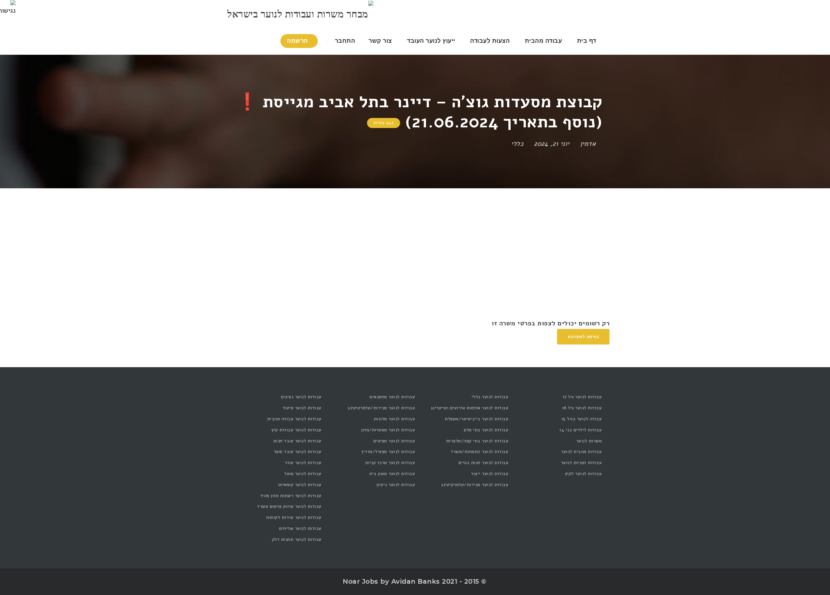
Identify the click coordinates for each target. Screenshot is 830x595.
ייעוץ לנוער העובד (431, 41)
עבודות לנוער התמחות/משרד (479, 452)
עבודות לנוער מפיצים (394, 441)
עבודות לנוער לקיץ (583, 474)
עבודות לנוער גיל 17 (582, 397)
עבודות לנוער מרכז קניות (390, 463)
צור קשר (380, 41)
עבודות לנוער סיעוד (302, 408)
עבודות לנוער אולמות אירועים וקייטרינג (469, 408)
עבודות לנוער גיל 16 (582, 408)
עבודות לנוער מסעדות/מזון (388, 430)
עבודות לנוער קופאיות (300, 485)
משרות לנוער (589, 441)
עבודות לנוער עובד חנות (297, 441)
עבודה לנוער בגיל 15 (581, 419)
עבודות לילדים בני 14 (580, 430)
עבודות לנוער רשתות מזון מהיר (291, 496)
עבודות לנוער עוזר (303, 463)
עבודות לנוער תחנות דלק (297, 539)
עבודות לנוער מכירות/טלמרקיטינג (474, 485)
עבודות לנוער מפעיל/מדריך (388, 452)
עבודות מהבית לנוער (581, 452)
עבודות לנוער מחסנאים (392, 397)
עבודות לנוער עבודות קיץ (296, 430)
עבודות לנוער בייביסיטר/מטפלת (476, 419)
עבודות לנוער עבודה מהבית (294, 419)
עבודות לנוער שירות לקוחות (294, 517)
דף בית (586, 41)
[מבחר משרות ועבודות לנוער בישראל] (300, 13)
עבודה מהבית (543, 41)
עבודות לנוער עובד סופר (298, 452)
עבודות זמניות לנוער (581, 463)
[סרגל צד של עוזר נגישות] (8, 8)
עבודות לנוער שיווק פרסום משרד (289, 506)
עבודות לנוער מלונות (394, 419)
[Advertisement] (415, 237)
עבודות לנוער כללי (490, 397)
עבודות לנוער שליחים (300, 528)
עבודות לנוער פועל (303, 474)
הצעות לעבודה (490, 41)
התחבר (346, 41)
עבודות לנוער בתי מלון (486, 430)
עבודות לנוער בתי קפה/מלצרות (477, 441)
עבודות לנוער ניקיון (395, 485)
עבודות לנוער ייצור (489, 474)
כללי (517, 143)
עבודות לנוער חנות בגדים (483, 463)
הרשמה (298, 41)
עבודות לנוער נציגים (301, 397)
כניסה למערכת (583, 336)
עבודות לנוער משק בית (392, 474)
